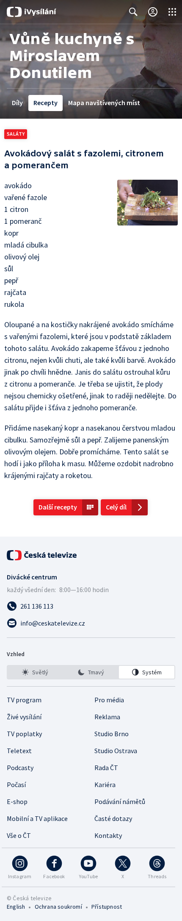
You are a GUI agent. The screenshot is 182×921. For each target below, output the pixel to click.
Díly (17, 102)
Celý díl (116, 507)
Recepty (45, 102)
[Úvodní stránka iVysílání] (31, 12)
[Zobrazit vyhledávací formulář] (133, 12)
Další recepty (58, 507)
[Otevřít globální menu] (172, 12)
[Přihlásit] (153, 12)
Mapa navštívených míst (104, 102)
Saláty (16, 134)
